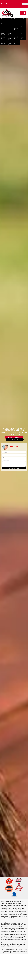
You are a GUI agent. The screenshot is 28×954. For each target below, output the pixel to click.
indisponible (5, 3)
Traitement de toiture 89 (10, 20)
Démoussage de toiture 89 (16, 20)
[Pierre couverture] (7, 13)
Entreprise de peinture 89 (23, 20)
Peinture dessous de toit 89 (3, 42)
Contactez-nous (15, 439)
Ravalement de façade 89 (3, 37)
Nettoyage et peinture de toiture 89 (10, 33)
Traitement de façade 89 (16, 42)
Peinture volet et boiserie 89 (10, 26)
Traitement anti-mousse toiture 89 (3, 33)
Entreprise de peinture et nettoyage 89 (3, 21)
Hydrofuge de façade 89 (3, 26)
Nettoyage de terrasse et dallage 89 (10, 43)
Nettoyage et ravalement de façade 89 (16, 27)
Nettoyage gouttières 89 (22, 37)
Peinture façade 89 (22, 25)
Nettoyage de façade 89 (16, 37)
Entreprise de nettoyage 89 (9, 38)
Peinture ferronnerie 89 (23, 32)
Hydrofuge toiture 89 (16, 32)
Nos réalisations (14, 437)
